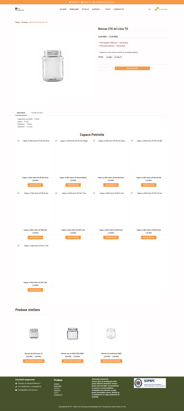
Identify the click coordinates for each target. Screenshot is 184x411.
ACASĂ (63, 9)
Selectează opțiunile (33, 361)
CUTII (107, 9)
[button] (101, 9)
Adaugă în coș (132, 68)
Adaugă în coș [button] (35, 185)
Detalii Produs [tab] (37, 113)
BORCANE (74, 9)
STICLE (85, 9)
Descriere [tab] (21, 113)
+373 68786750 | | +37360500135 (29, 387)
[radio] (109, 57)
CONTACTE (119, 9)
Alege (100, 57)
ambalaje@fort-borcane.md (27, 390)
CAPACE (96, 9)
